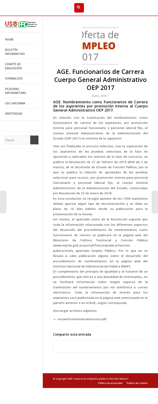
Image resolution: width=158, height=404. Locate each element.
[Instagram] (21, 126)
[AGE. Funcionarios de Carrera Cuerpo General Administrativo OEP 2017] (100, 46)
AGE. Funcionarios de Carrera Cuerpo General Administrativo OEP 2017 (100, 79)
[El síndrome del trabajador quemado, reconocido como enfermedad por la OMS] (3, 202)
